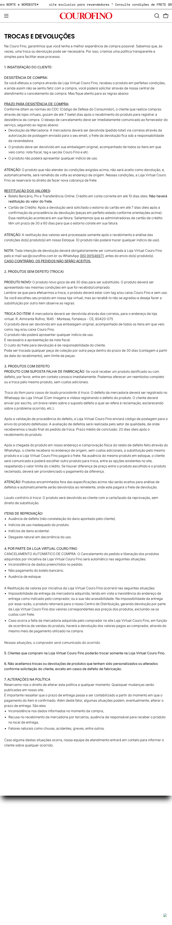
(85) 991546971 (92, 256)
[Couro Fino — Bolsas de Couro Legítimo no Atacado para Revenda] (86, 15)
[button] (156, 16)
